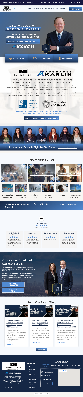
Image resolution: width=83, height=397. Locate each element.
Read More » (10, 344)
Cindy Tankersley (14, 233)
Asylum (62, 195)
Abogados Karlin (41, 223)
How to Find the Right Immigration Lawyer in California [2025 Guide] (40, 323)
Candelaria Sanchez (50, 233)
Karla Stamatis (69, 233)
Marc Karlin (41, 140)
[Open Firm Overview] (42, 9)
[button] (72, 2)
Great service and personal (50, 239)
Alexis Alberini (32, 233)
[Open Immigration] (53, 9)
